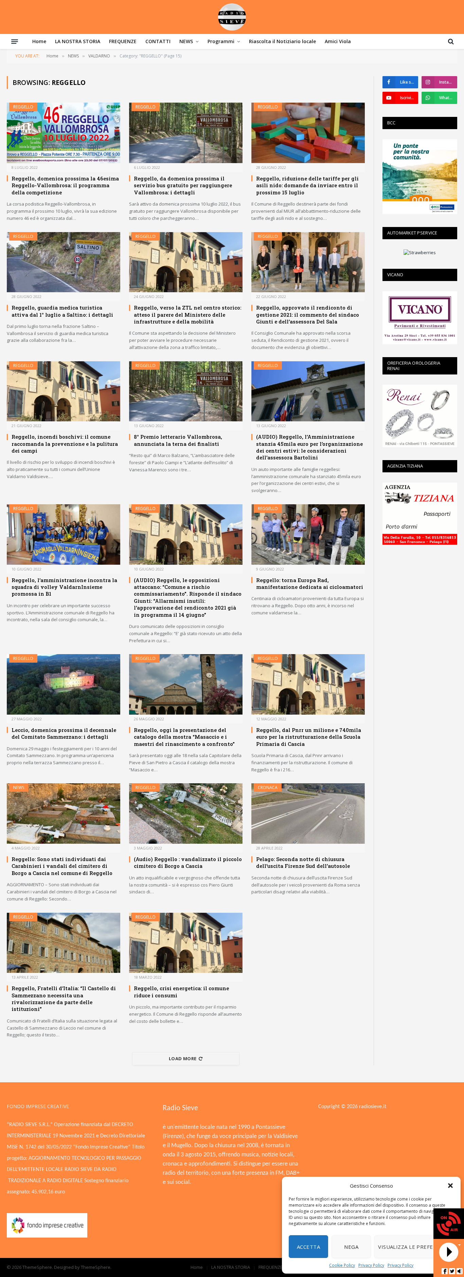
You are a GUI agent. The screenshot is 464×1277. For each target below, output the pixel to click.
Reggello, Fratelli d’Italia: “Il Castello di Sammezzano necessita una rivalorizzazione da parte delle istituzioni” (64, 998)
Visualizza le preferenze (414, 1246)
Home (39, 41)
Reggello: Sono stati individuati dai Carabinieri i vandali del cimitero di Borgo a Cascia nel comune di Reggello (62, 866)
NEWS (186, 41)
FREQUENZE (123, 41)
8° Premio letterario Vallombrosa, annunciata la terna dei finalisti (178, 440)
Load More (183, 1058)
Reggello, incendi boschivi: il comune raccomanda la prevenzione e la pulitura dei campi (65, 443)
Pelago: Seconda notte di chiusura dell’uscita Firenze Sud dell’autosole (303, 862)
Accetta (308, 1246)
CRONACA (268, 787)
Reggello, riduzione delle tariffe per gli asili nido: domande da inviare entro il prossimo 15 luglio (307, 185)
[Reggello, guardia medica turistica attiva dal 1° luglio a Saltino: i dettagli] (63, 262)
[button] (450, 1185)
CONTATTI (158, 41)
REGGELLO (23, 107)
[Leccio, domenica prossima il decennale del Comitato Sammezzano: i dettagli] (63, 684)
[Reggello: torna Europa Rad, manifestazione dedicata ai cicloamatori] (308, 534)
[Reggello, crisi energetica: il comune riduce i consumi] (186, 943)
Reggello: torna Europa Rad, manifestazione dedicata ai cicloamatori (309, 583)
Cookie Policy (342, 1265)
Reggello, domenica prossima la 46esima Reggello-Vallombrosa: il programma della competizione (65, 185)
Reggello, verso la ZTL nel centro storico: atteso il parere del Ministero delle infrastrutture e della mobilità (187, 314)
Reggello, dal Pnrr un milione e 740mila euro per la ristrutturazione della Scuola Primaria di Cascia (308, 737)
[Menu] (14, 41)
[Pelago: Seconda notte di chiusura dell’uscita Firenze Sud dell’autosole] (308, 813)
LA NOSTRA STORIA (77, 41)
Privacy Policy (371, 1265)
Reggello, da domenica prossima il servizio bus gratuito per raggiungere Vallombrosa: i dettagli (183, 185)
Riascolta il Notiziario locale (282, 41)
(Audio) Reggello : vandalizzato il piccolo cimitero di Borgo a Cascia (188, 862)
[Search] (450, 41)
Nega (351, 1246)
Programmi (221, 41)
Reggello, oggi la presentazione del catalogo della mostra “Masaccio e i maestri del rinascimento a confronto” (184, 737)
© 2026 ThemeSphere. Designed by (44, 1267)
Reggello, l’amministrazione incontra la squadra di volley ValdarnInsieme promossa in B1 (64, 587)
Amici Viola (338, 41)
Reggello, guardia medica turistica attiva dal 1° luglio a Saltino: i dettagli (62, 311)
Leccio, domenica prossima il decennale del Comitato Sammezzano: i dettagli (64, 733)
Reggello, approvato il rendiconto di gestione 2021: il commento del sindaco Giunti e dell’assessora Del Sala (307, 314)
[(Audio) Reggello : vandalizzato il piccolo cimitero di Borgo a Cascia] (186, 813)
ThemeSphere (95, 1267)
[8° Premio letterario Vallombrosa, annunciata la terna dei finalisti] (186, 391)
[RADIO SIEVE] (232, 17)
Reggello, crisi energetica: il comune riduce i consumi (181, 991)
